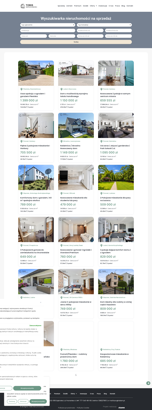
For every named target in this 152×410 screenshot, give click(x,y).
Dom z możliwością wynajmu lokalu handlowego (74, 95)
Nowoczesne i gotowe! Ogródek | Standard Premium (76, 251)
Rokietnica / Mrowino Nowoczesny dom (70, 147)
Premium (77, 6)
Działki (85, 6)
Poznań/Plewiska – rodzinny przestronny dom (73, 355)
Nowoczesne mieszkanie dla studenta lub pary (73, 199)
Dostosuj (12, 401)
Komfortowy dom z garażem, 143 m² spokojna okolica (36, 199)
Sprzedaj (61, 6)
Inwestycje (103, 6)
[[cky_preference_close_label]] (40, 302)
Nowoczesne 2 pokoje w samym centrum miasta (115, 95)
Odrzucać (23, 401)
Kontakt (130, 6)
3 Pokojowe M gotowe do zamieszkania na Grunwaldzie (34, 251)
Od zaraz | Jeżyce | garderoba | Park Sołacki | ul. (115, 147)
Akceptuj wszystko (38, 401)
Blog (123, 6)
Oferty (92, 6)
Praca (117, 6)
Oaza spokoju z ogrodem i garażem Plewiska (32, 95)
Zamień (69, 6)
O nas (111, 6)
